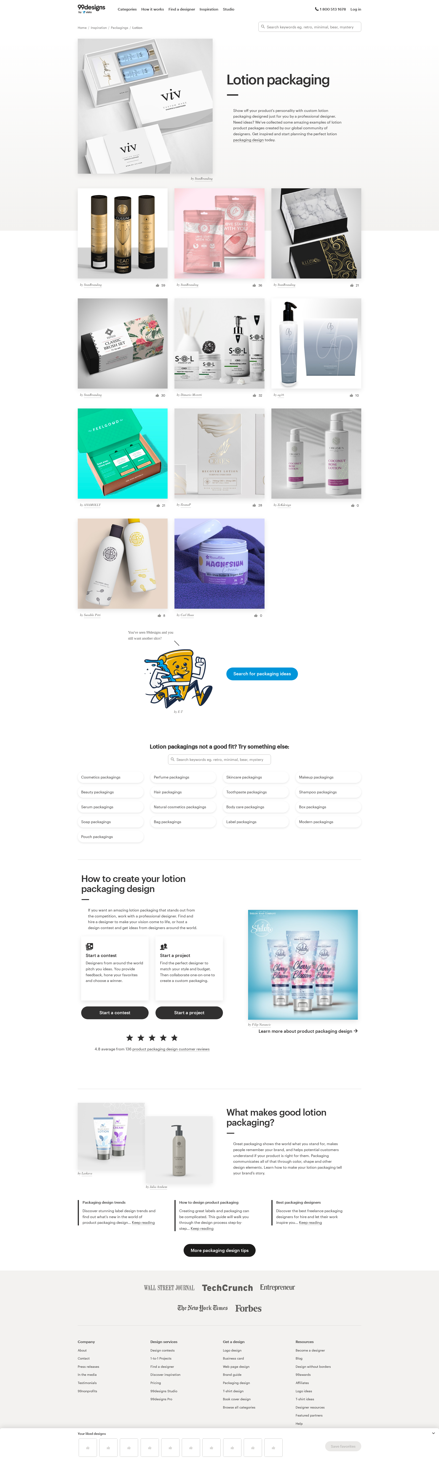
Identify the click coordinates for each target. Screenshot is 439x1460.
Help (299, 1423)
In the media (87, 1374)
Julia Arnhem (158, 1186)
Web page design (236, 1366)
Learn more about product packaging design (305, 1031)
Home (83, 28)
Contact (84, 1358)
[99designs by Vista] (91, 9)
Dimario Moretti (191, 394)
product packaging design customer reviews (171, 1049)
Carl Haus (187, 615)
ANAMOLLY (92, 505)
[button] (433, 1433)
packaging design (248, 140)
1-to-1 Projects (160, 1358)
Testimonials (87, 1383)
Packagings (120, 28)
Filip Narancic (261, 1024)
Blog (299, 1358)
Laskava (87, 1173)
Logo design (232, 1350)
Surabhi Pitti (92, 615)
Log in (356, 9)
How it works (152, 9)
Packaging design (236, 1383)
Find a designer (182, 9)
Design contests (162, 1350)
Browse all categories (239, 1407)
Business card (233, 1358)
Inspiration (209, 9)
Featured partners (309, 1415)
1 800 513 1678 (333, 9)
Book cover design (237, 1399)
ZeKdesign (284, 505)
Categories (127, 9)
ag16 (281, 394)
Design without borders (313, 1366)
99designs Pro (161, 1399)
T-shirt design (233, 1391)
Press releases (88, 1366)
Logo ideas (304, 1391)
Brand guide (232, 1374)
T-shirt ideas (305, 1399)
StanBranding (204, 178)
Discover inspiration (165, 1374)
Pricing (155, 1383)
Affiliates (302, 1383)
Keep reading (143, 1222)
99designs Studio (163, 1391)
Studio (228, 9)
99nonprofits (87, 1391)
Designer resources (310, 1407)
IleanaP (186, 504)
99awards (303, 1374)
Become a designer (310, 1350)
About (82, 1350)
